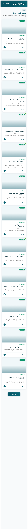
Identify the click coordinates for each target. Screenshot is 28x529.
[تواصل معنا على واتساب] (4, 525)
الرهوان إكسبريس (19, 4)
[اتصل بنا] (4, 521)
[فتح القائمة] (4, 3)
